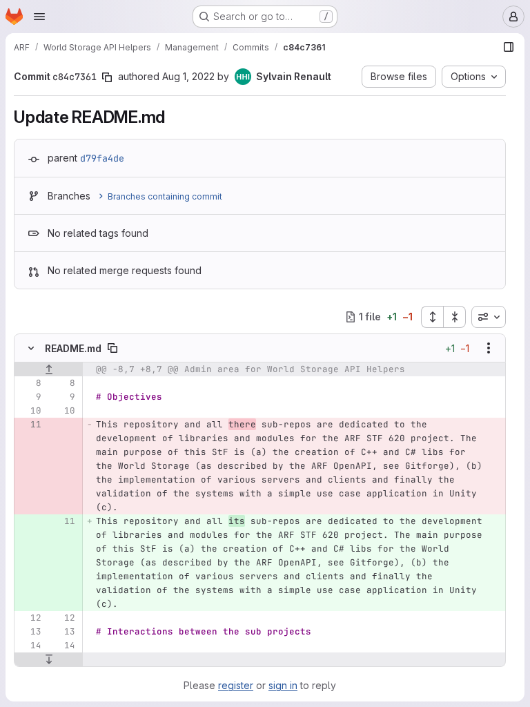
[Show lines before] (48, 369)
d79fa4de (102, 158)
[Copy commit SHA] (107, 77)
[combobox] (488, 317)
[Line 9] (29, 397)
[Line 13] (29, 632)
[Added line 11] (63, 521)
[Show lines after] (48, 659)
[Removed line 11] (29, 425)
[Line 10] (29, 411)
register (235, 685)
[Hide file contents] (31, 348)
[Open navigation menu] (39, 17)
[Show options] (488, 348)
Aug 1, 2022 (188, 76)
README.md (73, 348)
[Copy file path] (112, 348)
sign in (282, 685)
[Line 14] (29, 645)
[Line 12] (29, 618)
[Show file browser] (509, 47)
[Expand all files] (432, 317)
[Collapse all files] (455, 317)
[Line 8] (29, 383)
